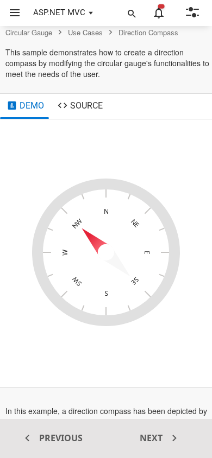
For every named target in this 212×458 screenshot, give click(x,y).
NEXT (152, 438)
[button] (10, 13)
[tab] (25, 106)
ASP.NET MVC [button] (59, 12)
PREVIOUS (60, 438)
